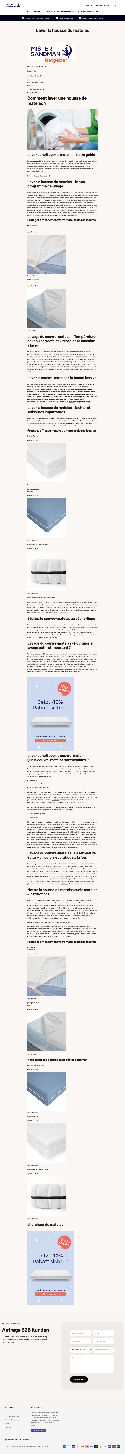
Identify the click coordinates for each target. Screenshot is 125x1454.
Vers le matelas (32, 593)
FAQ (92, 5)
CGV (6, 1412)
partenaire (33, 92)
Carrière (7, 1423)
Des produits (31, 71)
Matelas (36, 11)
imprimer (8, 1427)
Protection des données (13, 1416)
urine (76, 659)
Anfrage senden (78, 1379)
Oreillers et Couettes (65, 11)
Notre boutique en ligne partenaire (39, 176)
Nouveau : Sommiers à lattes (89, 11)
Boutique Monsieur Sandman (37, 66)
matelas (36, 908)
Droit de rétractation (12, 1420)
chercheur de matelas (34, 76)
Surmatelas (48, 11)
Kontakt (99, 5)
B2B (87, 5)
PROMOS (28, 11)
